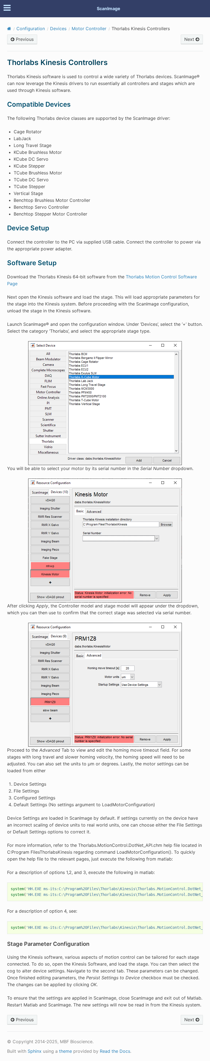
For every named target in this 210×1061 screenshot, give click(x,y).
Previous (24, 39)
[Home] (9, 28)
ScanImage (108, 8)
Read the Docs (115, 1051)
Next (190, 39)
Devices (58, 28)
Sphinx (35, 1051)
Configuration (30, 28)
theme (65, 1051)
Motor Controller (89, 28)
